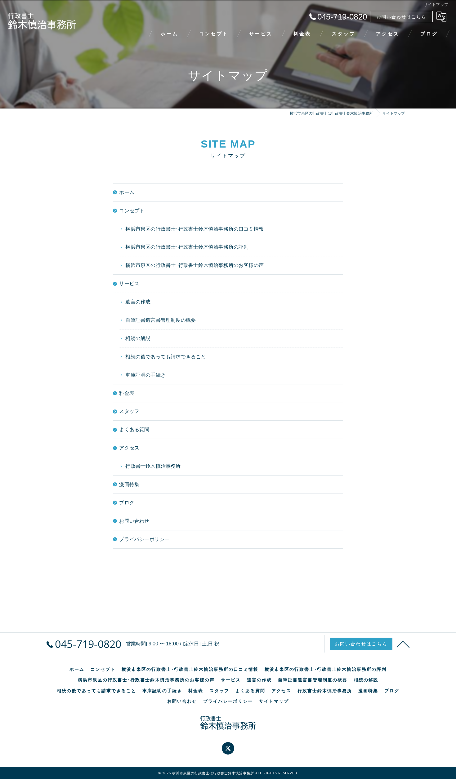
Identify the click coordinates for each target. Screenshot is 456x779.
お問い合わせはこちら (401, 17)
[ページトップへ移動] (403, 644)
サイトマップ (274, 701)
